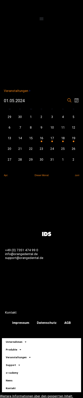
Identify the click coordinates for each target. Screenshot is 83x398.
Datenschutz (47, 323)
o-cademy (12, 372)
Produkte (11, 349)
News (9, 380)
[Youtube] (36, 233)
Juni (77, 175)
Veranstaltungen (16, 91)
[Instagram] (15, 233)
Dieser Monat (42, 175)
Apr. (6, 175)
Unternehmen (14, 341)
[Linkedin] (25, 233)
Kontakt (11, 388)
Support (11, 365)
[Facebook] (5, 233)
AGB (67, 323)
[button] (41, 18)
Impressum (20, 323)
